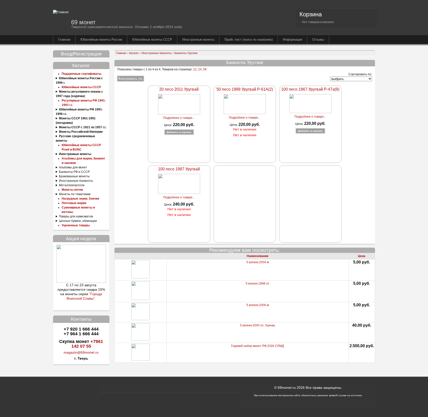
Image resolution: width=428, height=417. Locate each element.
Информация (292, 39)
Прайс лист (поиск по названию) (248, 39)
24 (200, 69)
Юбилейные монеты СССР (152, 39)
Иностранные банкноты (76, 180)
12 (194, 69)
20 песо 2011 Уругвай (179, 89)
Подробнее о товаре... (179, 118)
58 (205, 69)
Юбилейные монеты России (101, 39)
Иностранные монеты (198, 39)
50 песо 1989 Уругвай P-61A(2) (244, 89)
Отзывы (318, 39)
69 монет (83, 22)
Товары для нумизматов (76, 216)
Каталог (134, 53)
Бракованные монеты (74, 176)
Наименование (257, 256)
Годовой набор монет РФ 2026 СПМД (257, 346)
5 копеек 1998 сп (257, 283)
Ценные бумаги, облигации (78, 221)
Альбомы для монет (73, 167)
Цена (361, 256)
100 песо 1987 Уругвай (179, 169)
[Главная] (61, 12)
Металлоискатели (71, 185)
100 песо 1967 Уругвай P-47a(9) (310, 89)
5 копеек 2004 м (257, 262)
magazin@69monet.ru (81, 352)
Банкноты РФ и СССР (74, 172)
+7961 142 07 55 (87, 344)
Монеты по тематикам (74, 194)
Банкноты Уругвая (185, 53)
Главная (64, 39)
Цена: (168, 125)
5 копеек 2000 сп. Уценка (257, 325)
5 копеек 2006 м (257, 305)
